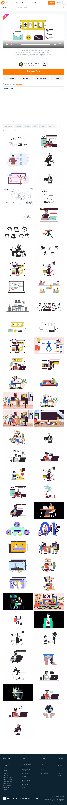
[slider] (35, 44)
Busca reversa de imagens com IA (8, 779)
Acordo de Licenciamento (26, 762)
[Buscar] (58, 8)
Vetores (8, 3)
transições (52, 125)
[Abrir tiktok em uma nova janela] (31, 797)
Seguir (44, 65)
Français (59, 772)
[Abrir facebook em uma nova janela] (20, 797)
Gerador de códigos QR (6, 787)
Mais (58, 774)
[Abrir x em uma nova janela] (34, 797)
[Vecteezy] (3, 3)
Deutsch (59, 770)
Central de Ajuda (43, 762)
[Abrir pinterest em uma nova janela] (28, 797)
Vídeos (24, 3)
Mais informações (8, 87)
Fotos (16, 3)
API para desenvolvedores (8, 775)
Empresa (5, 770)
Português (60, 767)
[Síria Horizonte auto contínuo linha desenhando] (18, 213)
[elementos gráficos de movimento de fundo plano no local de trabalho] (18, 304)
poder (35, 125)
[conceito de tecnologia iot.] (18, 195)
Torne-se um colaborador (43, 772)
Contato (42, 766)
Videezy (5, 767)
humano (18, 125)
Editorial (33, 3)
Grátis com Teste (33, 72)
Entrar (58, 2)
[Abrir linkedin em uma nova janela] (26, 797)
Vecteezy (5, 765)
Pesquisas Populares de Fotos (25, 779)
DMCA (23, 766)
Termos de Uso (46, 798)
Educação (5, 772)
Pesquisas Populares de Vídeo (25, 785)
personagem (8, 125)
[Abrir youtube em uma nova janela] (37, 797)
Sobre (41, 769)
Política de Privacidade (57, 798)
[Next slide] (60, 125)
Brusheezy (6, 762)
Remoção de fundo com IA (7, 783)
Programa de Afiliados (25, 769)
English (59, 762)
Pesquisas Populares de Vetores (25, 774)
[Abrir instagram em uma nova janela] (23, 797)
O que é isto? (19, 84)
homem (27, 125)
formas (43, 125)
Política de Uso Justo (56, 799)
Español (59, 765)
